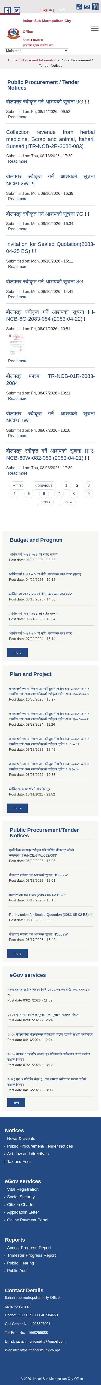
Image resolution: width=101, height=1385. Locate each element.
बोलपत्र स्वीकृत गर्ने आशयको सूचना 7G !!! (47, 214)
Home (12, 60)
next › (45, 502)
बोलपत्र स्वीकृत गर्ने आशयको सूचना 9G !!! (47, 102)
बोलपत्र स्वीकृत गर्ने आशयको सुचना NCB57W (38, 875)
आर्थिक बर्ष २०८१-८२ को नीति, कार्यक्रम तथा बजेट (40, 633)
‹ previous (43, 485)
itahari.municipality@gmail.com (41, 1341)
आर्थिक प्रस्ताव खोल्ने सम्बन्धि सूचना (31, 789)
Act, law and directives (28, 1153)
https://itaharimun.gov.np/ (40, 1350)
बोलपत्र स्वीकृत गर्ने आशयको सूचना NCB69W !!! (40, 934)
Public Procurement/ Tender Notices (40, 1146)
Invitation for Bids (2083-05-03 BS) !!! (38, 895)
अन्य (16, 1102)
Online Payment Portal (27, 1220)
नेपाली (61, 10)
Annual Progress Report (29, 1247)
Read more (17, 117)
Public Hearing (20, 1263)
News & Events (21, 1138)
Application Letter (23, 1212)
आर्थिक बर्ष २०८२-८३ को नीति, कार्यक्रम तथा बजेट (40, 594)
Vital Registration (22, 1189)
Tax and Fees (19, 1161)
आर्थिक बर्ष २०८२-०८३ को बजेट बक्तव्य (33, 614)
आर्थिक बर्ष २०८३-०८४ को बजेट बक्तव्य (33, 554)
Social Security (21, 1197)
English (46, 10)
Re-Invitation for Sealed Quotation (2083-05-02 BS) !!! (51, 915)
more (17, 652)
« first (18, 485)
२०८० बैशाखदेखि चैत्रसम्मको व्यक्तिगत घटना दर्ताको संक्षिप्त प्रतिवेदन (50, 1034)
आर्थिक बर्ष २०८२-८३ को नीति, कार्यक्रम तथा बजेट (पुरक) (45, 574)
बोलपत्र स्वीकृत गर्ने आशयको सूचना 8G (44, 282)
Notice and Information (39, 60)
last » (67, 502)
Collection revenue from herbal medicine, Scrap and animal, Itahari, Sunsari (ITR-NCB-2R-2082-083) (50, 139)
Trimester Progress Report (31, 1255)
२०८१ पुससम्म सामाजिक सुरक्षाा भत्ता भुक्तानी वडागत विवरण (43, 1015)
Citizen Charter (21, 1204)
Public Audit (18, 1270)
